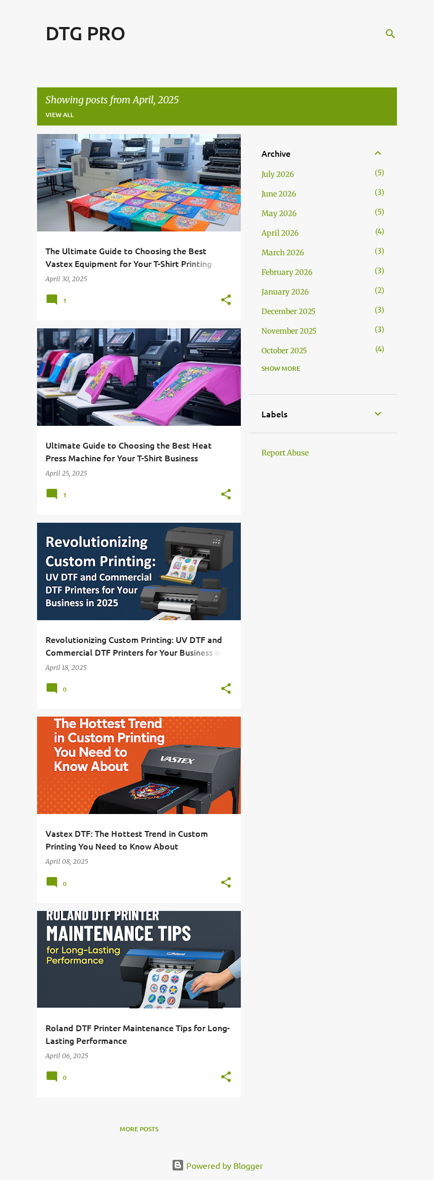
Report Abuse (285, 453)
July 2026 (277, 174)
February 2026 (286, 272)
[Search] (390, 34)
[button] (226, 300)
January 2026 (285, 292)
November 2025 (289, 331)
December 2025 (288, 311)
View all (60, 114)
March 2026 (282, 252)
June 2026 (278, 194)
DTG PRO (85, 32)
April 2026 (280, 233)
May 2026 (278, 213)
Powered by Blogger (223, 1165)
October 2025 (284, 350)
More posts (139, 1128)
